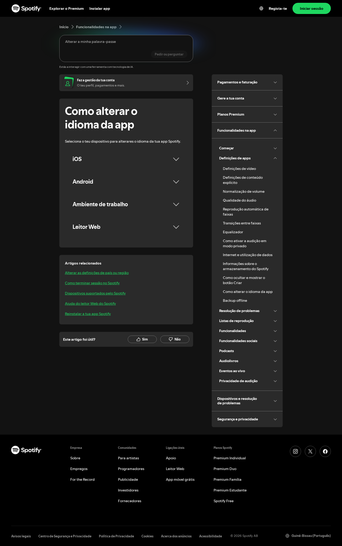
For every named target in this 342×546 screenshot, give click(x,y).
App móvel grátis (180, 479)
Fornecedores (129, 500)
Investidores (128, 490)
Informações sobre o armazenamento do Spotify (245, 266)
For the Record (82, 479)
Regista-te (278, 8)
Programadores (131, 468)
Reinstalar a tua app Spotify (88, 313)
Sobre (75, 457)
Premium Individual (230, 457)
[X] (310, 451)
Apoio (171, 457)
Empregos (78, 468)
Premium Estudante (230, 490)
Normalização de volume (244, 191)
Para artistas (128, 457)
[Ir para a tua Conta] (186, 82)
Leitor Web (175, 468)
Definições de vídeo (239, 168)
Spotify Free (224, 500)
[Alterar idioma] (261, 8)
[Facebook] (325, 451)
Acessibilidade (210, 536)
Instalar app (99, 8)
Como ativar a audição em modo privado (244, 243)
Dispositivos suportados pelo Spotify (95, 293)
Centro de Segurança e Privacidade (64, 536)
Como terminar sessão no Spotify (92, 282)
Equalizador (233, 231)
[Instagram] (295, 451)
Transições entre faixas (242, 223)
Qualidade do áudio (239, 200)
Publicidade (128, 479)
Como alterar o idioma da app (248, 291)
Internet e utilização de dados (247, 254)
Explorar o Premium (66, 8)
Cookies (147, 536)
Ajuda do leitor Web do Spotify (90, 303)
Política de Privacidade (116, 536)
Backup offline (235, 300)
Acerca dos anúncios (176, 536)
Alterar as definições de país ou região (97, 272)
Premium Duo (225, 468)
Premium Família (227, 479)
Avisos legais (21, 536)
